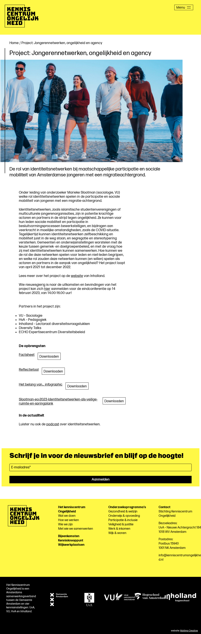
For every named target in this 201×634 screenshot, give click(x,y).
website (77, 276)
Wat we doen (67, 516)
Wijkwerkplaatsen (71, 545)
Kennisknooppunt (70, 540)
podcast (52, 424)
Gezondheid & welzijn (122, 511)
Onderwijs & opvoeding (124, 516)
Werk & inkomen (119, 529)
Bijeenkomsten (68, 536)
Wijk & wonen (117, 533)
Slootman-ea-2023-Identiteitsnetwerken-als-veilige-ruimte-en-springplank (58, 401)
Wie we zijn (65, 524)
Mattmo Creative (189, 630)
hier (47, 289)
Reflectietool (29, 370)
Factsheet (27, 355)
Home (14, 43)
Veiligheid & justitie (120, 524)
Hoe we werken (68, 520)
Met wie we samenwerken (75, 529)
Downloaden (49, 356)
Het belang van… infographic (40, 384)
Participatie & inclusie (123, 520)
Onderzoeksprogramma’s (127, 507)
